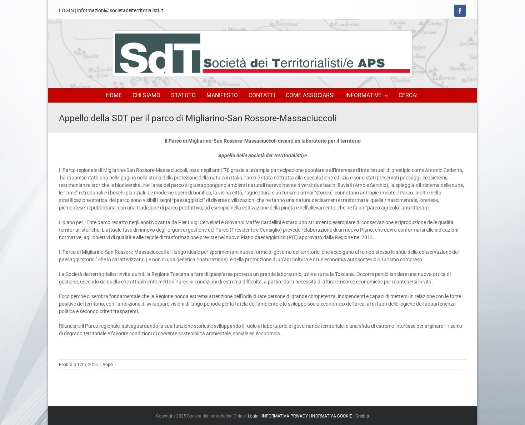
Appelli (109, 364)
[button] (409, 95)
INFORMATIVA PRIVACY (285, 416)
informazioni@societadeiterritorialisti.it (120, 10)
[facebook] (460, 11)
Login (253, 416)
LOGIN (66, 10)
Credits (362, 416)
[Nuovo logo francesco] (262, 53)
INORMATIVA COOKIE (331, 416)
